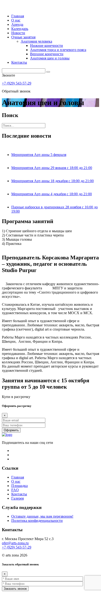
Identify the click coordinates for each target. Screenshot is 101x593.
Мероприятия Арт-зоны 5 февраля (38, 155)
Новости (18, 33)
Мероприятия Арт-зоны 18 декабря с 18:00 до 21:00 (52, 181)
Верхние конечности (46, 54)
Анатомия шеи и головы (50, 58)
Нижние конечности (46, 46)
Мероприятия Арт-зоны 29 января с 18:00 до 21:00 (51, 168)
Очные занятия (23, 37)
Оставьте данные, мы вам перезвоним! (42, 516)
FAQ (15, 490)
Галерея (17, 498)
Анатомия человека (36, 41)
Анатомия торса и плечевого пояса (58, 50)
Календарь (19, 29)
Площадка (19, 486)
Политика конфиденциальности (37, 521)
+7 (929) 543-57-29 (16, 83)
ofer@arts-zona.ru (15, 543)
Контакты (19, 62)
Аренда (17, 24)
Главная (17, 16)
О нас (15, 20)
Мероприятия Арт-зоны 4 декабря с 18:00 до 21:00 (51, 194)
